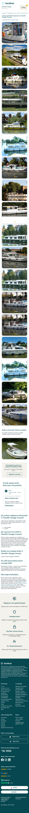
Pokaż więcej (9, 505)
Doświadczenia (5, 707)
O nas (2, 686)
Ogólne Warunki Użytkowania (5, 799)
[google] (4, 773)
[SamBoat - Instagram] (5, 759)
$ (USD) (14, 792)
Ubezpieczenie (5, 691)
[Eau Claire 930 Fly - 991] (14, 370)
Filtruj (24, 6)
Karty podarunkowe (6, 699)
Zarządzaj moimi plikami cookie (19, 723)
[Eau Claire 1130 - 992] (14, 235)
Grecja (3, 719)
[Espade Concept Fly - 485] (14, 78)
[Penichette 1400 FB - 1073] (14, 190)
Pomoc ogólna (19, 717)
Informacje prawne (6, 797)
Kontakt (17, 720)
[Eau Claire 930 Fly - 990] (14, 145)
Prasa (2, 704)
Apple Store (15, 736)
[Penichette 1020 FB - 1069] (14, 257)
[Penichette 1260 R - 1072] (14, 212)
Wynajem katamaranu (21, 694)
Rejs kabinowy (19, 702)
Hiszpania (3, 720)
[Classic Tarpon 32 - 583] (14, 55)
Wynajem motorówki (21, 686)
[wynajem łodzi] (8, 3)
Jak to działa (19, 719)
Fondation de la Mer (6, 706)
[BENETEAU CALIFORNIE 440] (14, 448)
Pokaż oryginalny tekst (11, 498)
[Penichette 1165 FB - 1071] (14, 167)
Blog (2, 709)
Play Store (16, 741)
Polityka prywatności (20, 797)
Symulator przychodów (4, 693)
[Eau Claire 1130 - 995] (14, 280)
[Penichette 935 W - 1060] (14, 325)
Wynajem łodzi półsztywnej (19, 688)
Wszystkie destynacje (7, 727)
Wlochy (3, 724)
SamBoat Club (5, 701)
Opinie (3, 702)
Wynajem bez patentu (21, 701)
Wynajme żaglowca (20, 692)
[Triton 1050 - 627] (14, 32)
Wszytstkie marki (20, 706)
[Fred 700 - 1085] (14, 347)
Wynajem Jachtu (19, 691)
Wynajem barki (19, 699)
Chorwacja (4, 717)
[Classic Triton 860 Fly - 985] (14, 123)
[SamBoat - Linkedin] (9, 759)
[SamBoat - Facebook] (2, 759)
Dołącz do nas (5, 688)
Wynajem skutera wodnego (20, 696)
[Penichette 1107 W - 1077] (14, 100)
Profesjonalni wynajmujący (4, 696)
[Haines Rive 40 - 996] (14, 392)
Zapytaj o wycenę (14, 474)
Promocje (18, 704)
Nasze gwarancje (5, 689)
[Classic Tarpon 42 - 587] (14, 415)
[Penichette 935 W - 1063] (14, 302)
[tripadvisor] (5, 780)
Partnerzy (18, 798)
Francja (3, 722)
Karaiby (3, 726)
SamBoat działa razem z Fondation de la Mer (14, 583)
